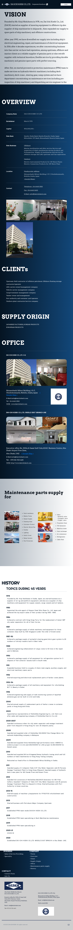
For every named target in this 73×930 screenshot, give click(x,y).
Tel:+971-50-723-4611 (10, 908)
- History (32, 868)
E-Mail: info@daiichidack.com (35, 194)
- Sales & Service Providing (13, 854)
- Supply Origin (35, 861)
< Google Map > (27, 454)
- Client (32, 859)
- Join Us (7, 876)
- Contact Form (9, 874)
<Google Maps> (29, 179)
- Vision (32, 854)
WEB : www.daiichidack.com (16, 404)
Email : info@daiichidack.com (12, 905)
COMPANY (34, 851)
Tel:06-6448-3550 (43, 903)
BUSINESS (8, 851)
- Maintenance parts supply (39, 866)
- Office (32, 863)
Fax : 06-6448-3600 (31, 190)
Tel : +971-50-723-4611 (14, 460)
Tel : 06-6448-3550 (13, 401)
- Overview (33, 856)
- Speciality (8, 856)
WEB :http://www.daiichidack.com (19, 463)
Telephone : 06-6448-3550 (33, 186)
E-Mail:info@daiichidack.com (17, 398)
